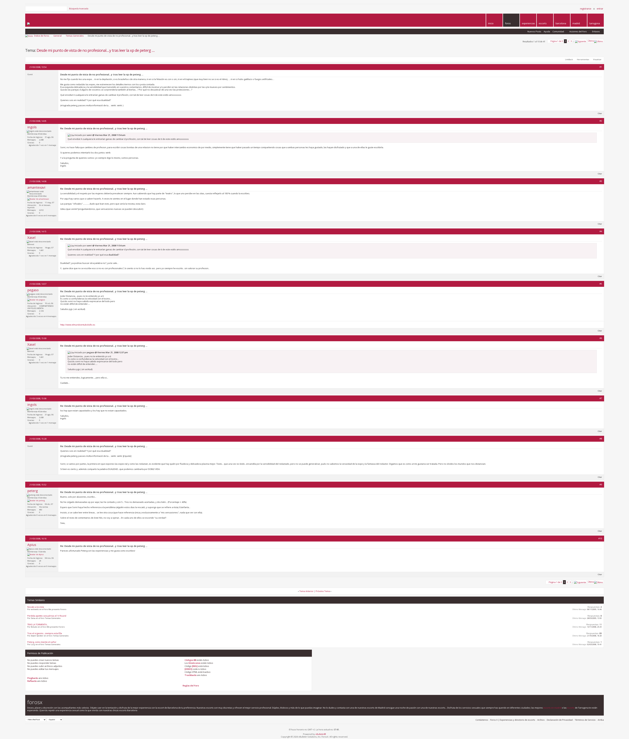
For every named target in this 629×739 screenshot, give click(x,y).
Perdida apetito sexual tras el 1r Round (46, 615)
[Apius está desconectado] (35, 554)
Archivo (541, 719)
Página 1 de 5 (557, 41)
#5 (601, 283)
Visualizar (597, 59)
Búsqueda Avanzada (78, 8)
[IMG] (195, 666)
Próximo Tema (323, 591)
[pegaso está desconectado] (36, 300)
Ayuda (547, 31)
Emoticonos (194, 662)
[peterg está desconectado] (36, 500)
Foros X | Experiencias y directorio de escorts (512, 719)
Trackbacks (191, 675)
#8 (601, 438)
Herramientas (583, 59)
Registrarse (585, 8)
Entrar (600, 8)
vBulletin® (320, 734)
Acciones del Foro (578, 31)
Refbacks (32, 681)
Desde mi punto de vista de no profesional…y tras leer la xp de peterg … (96, 50)
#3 (601, 181)
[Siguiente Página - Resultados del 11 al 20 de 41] (580, 41)
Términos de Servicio (585, 719)
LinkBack (569, 59)
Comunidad (558, 31)
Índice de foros (41, 35)
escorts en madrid (552, 707)
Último (591, 40)
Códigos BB (190, 660)
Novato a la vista (35, 606)
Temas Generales (75, 35)
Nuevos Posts (534, 31)
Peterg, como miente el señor (41, 641)
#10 (600, 538)
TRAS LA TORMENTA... (37, 624)
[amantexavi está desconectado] (38, 199)
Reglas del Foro (191, 685)
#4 (601, 231)
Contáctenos (482, 719)
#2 (601, 120)
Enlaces (596, 31)
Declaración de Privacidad (560, 719)
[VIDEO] (188, 669)
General (57, 35)
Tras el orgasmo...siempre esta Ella (44, 633)
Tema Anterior (306, 591)
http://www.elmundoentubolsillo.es (77, 324)
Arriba (601, 719)
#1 (601, 66)
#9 (601, 484)
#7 (601, 398)
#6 (601, 338)
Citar (600, 113)
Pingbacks (32, 678)
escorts (570, 707)
